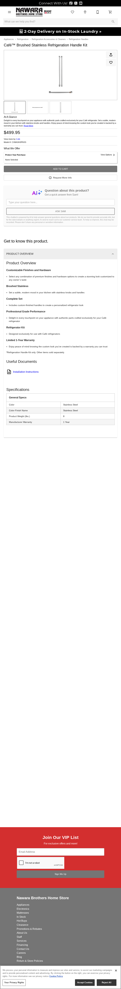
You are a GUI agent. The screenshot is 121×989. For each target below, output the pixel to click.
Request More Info (62, 177)
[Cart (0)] (110, 12)
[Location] (85, 12)
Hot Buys (22, 920)
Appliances (9, 39)
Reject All (106, 982)
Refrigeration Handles (78, 39)
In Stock (21, 917)
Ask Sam (60, 211)
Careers (21, 953)
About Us (22, 933)
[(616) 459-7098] (97, 12)
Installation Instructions (26, 372)
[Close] (115, 970)
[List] (72, 12)
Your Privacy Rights (14, 982)
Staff (19, 937)
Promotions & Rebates (29, 929)
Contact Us (23, 949)
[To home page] (34, 12)
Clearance (22, 925)
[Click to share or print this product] (111, 54)
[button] (9, 12)
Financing (22, 945)
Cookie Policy (56, 976)
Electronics (23, 909)
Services (21, 940)
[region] (60, 977)
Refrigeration (23, 39)
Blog (19, 957)
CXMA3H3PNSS (19, 142)
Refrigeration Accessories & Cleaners (49, 39)
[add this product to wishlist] (111, 62)
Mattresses (23, 912)
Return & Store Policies (30, 961)
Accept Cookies (85, 982)
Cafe (18, 139)
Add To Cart (60, 169)
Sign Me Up (60, 874)
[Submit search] (113, 21)
